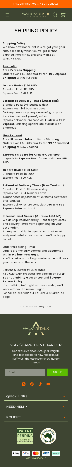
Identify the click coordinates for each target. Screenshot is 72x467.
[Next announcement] (65, 4)
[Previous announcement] (7, 4)
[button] (7, 15)
